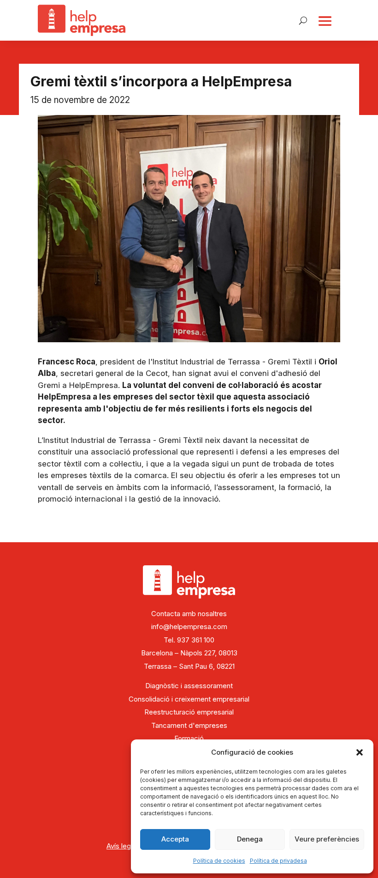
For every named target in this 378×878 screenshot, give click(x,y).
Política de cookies (219, 860)
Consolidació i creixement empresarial (189, 699)
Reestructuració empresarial (189, 711)
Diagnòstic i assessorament (189, 685)
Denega (250, 839)
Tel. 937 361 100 (189, 639)
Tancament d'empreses (189, 725)
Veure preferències (327, 839)
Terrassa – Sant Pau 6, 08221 (189, 666)
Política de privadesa (278, 860)
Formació (189, 738)
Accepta (175, 839)
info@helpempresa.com (189, 626)
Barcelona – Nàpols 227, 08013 (189, 652)
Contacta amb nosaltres (189, 613)
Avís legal (121, 845)
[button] (359, 752)
